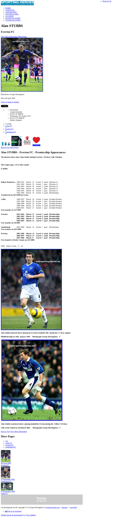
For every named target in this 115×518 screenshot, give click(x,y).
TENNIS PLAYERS (12, 20)
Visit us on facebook (14, 511)
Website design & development (12, 515)
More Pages (22, 37)
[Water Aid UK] (6, 145)
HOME (8, 8)
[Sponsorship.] (36, 145)
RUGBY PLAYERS (12, 18)
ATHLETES (9, 10)
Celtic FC (8, 443)
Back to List (107, 1)
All (6, 441)
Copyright (73, 507)
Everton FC (9, 445)
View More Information (9, 37)
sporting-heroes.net (53, 507)
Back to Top (5, 147)
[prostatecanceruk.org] (16, 145)
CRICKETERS (11, 12)
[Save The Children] (27, 145)
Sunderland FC (10, 447)
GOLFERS (9, 16)
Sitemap (64, 507)
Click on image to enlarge (10, 102)
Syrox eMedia (31, 515)
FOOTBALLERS (11, 14)
